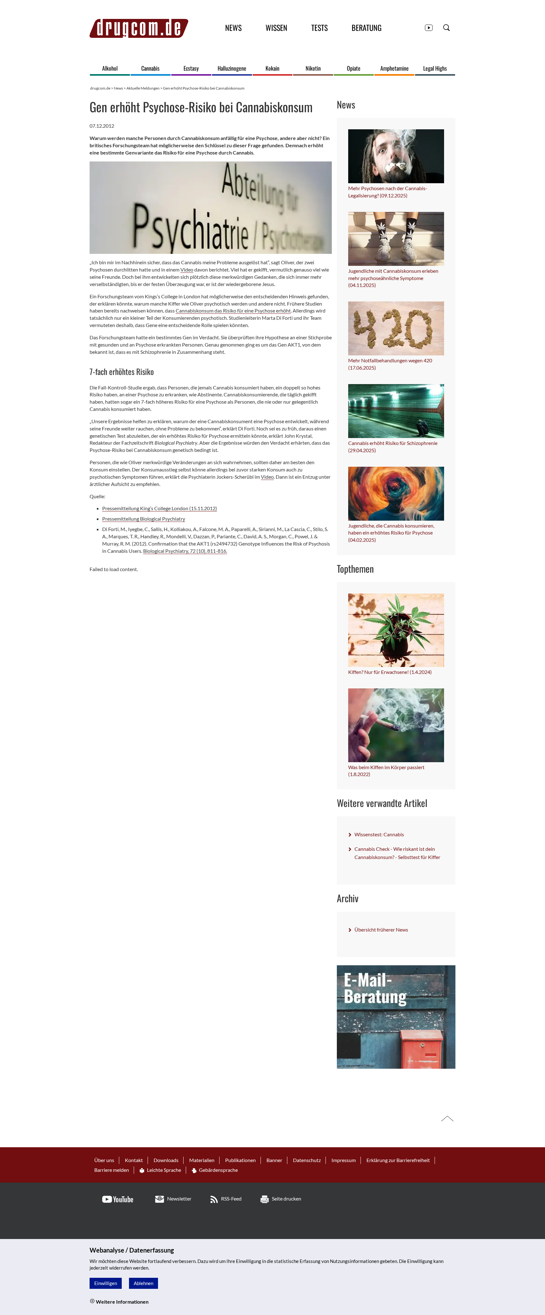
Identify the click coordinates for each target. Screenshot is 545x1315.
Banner (274, 1160)
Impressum (343, 1160)
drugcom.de (100, 88)
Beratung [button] (367, 27)
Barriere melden (111, 1170)
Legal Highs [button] (435, 68)
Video (186, 269)
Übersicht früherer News (381, 929)
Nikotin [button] (313, 68)
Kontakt (134, 1160)
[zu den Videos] (428, 27)
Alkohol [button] (110, 68)
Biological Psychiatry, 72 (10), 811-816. (185, 551)
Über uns (104, 1160)
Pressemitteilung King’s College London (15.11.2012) (159, 508)
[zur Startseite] (139, 28)
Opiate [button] (353, 68)
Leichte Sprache (163, 1170)
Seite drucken (286, 1198)
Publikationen (240, 1160)
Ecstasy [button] (191, 68)
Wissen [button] (276, 27)
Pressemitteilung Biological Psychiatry (143, 519)
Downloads (166, 1160)
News (118, 88)
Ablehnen (143, 1283)
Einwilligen (105, 1283)
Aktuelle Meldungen (143, 88)
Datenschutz (307, 1160)
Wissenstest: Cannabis (379, 834)
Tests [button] (319, 27)
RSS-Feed (231, 1198)
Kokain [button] (272, 68)
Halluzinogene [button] (232, 68)
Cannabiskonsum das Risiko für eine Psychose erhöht (233, 310)
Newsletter (179, 1198)
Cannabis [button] (150, 68)
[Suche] (446, 27)
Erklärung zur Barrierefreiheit (398, 1160)
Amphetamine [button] (394, 68)
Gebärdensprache (218, 1170)
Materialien (201, 1160)
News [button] (233, 27)
